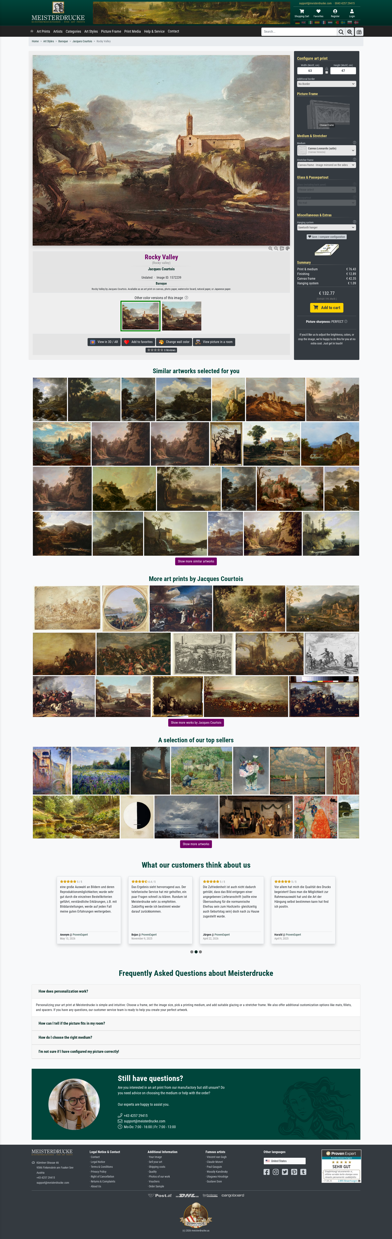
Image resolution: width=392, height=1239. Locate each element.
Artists (57, 31)
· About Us (95, 1186)
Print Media (132, 31)
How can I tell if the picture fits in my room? (72, 1023)
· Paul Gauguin (214, 1167)
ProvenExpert (79, 934)
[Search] (341, 32)
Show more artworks (196, 844)
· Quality (152, 1171)
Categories (73, 31)
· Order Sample (156, 1186)
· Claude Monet (214, 1162)
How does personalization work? (63, 991)
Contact (173, 31)
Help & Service (154, 31)
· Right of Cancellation (102, 1176)
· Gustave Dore (214, 1181)
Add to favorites (141, 342)
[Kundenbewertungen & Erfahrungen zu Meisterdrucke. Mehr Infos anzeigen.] (341, 1166)
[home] (32, 31)
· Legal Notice (97, 1162)
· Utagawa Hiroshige (217, 1176)
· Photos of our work (159, 1176)
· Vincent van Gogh (216, 1157)
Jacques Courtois (82, 41)
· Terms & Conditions (101, 1167)
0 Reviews (169, 350)
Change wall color (176, 342)
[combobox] (326, 84)
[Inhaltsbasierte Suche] (349, 32)
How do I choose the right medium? (65, 1037)
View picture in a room (216, 342)
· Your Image (155, 1157)
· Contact (95, 1157)
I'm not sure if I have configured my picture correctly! (79, 1051)
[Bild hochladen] (359, 32)
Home (35, 41)
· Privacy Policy (98, 1171)
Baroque (63, 41)
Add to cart (329, 307)
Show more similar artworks (196, 561)
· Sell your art (155, 1162)
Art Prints (43, 31)
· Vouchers (153, 1181)
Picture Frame (111, 31)
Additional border (306, 78)
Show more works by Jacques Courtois (196, 723)
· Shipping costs (156, 1167)
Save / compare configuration (328, 236)
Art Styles (91, 31)
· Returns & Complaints (102, 1181)
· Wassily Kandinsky (217, 1171)
